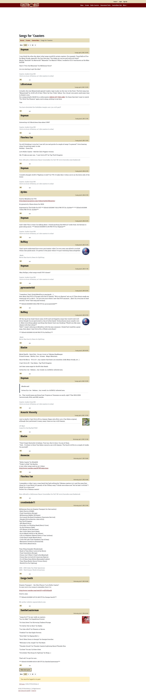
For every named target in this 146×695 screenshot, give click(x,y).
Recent (22, 40)
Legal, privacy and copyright (24, 691)
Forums (87, 5)
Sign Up (125, 1)
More (124, 5)
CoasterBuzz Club (117, 5)
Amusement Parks (105, 5)
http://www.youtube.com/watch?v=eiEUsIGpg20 (35, 590)
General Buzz (35, 40)
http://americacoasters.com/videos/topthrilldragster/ (37, 201)
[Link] (30, 80)
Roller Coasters (94, 5)
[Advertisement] (73, 20)
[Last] (35, 45)
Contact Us (33, 691)
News (82, 5)
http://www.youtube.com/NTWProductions (33, 468)
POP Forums (22, 684)
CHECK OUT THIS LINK (57, 97)
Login (120, 1)
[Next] (32, 45)
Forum (115, 1)
